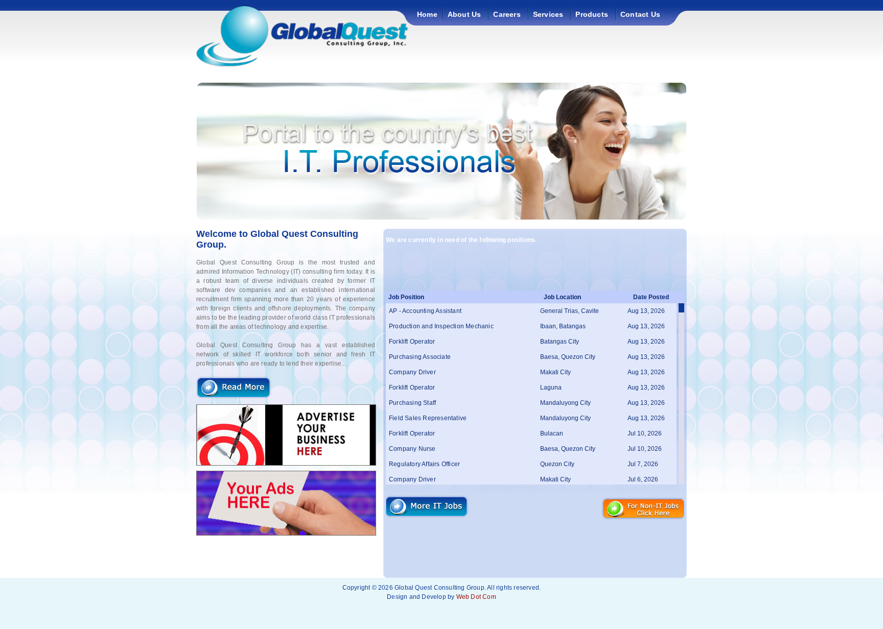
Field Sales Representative (428, 418)
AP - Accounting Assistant (425, 310)
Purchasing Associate (420, 356)
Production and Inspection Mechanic (441, 326)
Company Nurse (412, 448)
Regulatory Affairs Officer (424, 464)
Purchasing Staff (412, 402)
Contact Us (640, 14)
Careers (506, 14)
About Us (464, 14)
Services (548, 14)
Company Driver (412, 372)
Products (591, 14)
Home (427, 14)
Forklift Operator (412, 341)
